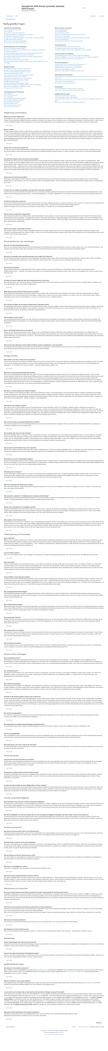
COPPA (6, 162)
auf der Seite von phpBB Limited (75, 971)
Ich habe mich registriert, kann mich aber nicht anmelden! (18, 34)
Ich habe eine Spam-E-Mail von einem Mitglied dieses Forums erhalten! (73, 49)
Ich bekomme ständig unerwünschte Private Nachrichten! (69, 48)
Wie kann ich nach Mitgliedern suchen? (65, 69)
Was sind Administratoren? (62, 29)
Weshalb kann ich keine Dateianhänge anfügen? (16, 79)
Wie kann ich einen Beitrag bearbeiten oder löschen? (17, 70)
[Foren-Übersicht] (12, 6)
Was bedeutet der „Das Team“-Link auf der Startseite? (69, 41)
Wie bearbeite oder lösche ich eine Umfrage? (15, 76)
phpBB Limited (36, 297)
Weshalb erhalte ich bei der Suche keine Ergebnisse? (68, 66)
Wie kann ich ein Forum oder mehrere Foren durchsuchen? (70, 64)
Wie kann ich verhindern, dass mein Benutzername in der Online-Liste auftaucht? (24, 49)
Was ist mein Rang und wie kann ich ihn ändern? (16, 59)
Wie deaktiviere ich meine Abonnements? (65, 83)
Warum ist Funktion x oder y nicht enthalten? (66, 97)
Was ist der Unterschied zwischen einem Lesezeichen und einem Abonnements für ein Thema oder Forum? (79, 77)
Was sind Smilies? (8, 97)
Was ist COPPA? (8, 31)
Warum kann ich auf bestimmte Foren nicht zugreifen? (18, 78)
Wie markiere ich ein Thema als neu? (13, 88)
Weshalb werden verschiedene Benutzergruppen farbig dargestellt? (72, 37)
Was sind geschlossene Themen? (12, 105)
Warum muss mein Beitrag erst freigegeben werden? (17, 86)
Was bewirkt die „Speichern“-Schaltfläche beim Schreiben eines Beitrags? (23, 84)
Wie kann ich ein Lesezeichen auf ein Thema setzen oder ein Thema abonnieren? (76, 79)
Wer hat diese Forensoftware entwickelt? (65, 95)
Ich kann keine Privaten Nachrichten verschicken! (67, 46)
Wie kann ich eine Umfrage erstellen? (13, 73)
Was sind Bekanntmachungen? (12, 101)
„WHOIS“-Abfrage (36, 995)
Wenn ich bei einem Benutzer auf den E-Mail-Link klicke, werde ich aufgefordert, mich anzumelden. (25, 62)
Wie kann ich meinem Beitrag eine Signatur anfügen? (17, 71)
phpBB (48, 1030)
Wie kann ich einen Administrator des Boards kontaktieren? (70, 102)
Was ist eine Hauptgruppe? (62, 39)
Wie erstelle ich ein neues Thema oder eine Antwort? (17, 68)
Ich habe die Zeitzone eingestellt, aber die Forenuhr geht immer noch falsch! (23, 53)
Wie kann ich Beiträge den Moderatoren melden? (16, 83)
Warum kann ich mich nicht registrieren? (14, 32)
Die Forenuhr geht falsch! (10, 51)
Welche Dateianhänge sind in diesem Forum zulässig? (69, 88)
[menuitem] (15, 16)
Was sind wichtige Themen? (11, 103)
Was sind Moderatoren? (61, 31)
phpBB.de (48, 297)
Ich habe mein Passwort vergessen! (13, 39)
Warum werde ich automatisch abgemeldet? (15, 41)
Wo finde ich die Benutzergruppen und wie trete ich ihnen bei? (70, 34)
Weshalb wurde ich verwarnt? (11, 81)
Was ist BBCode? (8, 93)
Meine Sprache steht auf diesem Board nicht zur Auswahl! (18, 54)
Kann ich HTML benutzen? (11, 95)
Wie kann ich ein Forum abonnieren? (64, 81)
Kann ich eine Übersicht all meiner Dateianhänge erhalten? (70, 90)
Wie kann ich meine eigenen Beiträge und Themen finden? (69, 70)
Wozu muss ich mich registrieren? (12, 29)
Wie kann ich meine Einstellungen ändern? (15, 48)
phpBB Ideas (89, 982)
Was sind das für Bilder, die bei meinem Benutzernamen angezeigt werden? (23, 56)
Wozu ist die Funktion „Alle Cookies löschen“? (15, 42)
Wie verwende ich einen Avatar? (12, 58)
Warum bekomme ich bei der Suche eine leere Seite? (68, 67)
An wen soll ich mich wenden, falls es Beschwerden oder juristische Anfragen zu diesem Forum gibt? (79, 99)
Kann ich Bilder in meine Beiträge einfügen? (15, 98)
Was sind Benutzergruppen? (62, 32)
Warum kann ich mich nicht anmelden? (14, 36)
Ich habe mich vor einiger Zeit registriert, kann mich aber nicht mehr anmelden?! (24, 37)
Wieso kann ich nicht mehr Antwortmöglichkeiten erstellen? (19, 75)
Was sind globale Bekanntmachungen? (14, 100)
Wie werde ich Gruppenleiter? (62, 36)
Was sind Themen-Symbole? (11, 106)
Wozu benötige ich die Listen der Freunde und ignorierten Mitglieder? (72, 55)
